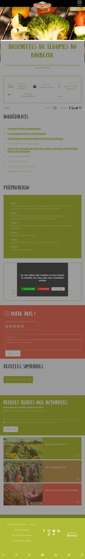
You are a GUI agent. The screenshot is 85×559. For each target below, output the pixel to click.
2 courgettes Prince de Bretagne (27, 133)
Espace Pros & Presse (16, 524)
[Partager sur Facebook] (69, 108)
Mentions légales (21, 530)
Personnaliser (58, 289)
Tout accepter (29, 289)
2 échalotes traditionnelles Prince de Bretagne (35, 138)
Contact (32, 524)
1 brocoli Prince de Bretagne (24, 128)
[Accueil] (42, 11)
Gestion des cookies (21, 541)
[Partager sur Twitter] (76, 108)
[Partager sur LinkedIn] (73, 108)
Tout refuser (44, 289)
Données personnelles (22, 535)
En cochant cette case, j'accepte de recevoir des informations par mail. (33, 422)
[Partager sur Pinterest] (80, 108)
